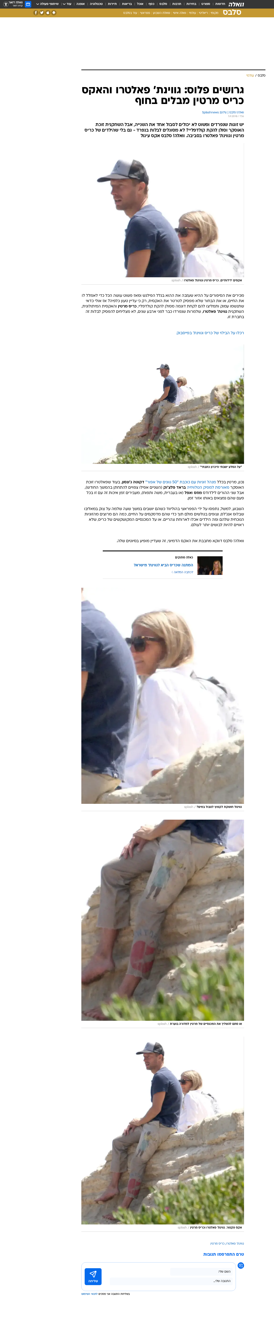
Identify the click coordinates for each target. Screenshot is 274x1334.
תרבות (176, 4)
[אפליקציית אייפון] (48, 12)
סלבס (163, 4)
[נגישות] (6, 4)
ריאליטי (203, 13)
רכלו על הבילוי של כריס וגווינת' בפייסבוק (210, 333)
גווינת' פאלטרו (235, 1243)
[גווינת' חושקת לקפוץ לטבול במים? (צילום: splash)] (162, 699)
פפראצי (145, 13)
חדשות (220, 4)
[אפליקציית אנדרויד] (54, 12)
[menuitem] (217, 4)
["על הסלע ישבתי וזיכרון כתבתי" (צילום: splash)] (162, 407)
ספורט (205, 4)
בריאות (127, 4)
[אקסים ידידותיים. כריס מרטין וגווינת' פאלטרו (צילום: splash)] (162, 214)
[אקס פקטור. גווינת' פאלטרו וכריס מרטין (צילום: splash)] (162, 1134)
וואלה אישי (179, 13)
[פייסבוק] (36, 12)
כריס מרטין (217, 1243)
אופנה (80, 4)
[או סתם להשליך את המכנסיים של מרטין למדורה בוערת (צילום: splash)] (162, 924)
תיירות (112, 4)
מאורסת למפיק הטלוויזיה (208, 488)
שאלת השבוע (161, 13)
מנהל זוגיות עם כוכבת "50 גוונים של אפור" (180, 482)
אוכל (140, 4)
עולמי (192, 13)
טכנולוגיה (96, 4)
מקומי (214, 13)
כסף (151, 4)
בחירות (191, 4)
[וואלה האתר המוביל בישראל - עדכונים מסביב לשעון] (236, 4)
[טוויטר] (42, 12)
